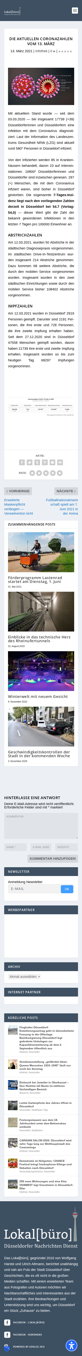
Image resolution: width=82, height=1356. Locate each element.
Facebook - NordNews (27, 1334)
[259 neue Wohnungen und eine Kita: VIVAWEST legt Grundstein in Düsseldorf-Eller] (13, 1184)
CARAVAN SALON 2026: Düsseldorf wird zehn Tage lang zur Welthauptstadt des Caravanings (45, 1144)
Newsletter (34, 1052)
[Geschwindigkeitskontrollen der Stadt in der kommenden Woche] (41, 726)
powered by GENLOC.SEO (29, 1346)
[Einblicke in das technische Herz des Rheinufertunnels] (41, 612)
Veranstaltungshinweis (31, 1171)
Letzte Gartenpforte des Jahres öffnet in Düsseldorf (45, 1104)
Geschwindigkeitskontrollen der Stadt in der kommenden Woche (39, 753)
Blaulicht (23, 1093)
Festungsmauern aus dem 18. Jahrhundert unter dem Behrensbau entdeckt (42, 1123)
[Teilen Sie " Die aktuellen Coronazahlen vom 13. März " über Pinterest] (45, 462)
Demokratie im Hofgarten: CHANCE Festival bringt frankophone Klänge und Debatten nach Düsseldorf (45, 1164)
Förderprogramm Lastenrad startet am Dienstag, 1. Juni (35, 579)
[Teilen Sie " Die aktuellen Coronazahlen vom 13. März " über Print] (60, 462)
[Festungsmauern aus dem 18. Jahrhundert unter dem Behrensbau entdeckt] (13, 1122)
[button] (75, 10)
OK (67, 889)
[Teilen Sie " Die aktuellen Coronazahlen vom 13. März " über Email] (52, 462)
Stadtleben (37, 1130)
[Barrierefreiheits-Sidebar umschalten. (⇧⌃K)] (71, 1345)
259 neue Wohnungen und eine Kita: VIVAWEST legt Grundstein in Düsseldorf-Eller (46, 1185)
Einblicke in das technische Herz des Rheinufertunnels (39, 638)
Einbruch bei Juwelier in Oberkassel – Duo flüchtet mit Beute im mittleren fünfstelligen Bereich (44, 1086)
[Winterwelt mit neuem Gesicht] (41, 671)
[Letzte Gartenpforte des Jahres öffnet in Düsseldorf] (13, 1105)
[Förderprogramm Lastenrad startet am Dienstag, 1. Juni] (41, 552)
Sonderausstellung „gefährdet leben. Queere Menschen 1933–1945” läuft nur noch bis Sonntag (45, 1065)
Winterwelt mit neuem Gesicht (38, 696)
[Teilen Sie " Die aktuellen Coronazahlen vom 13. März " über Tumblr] (37, 462)
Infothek (41, 51)
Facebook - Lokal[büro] (29, 1322)
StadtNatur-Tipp (39, 1110)
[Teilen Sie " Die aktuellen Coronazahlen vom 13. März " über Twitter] (29, 462)
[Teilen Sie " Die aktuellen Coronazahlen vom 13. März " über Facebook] (22, 462)
